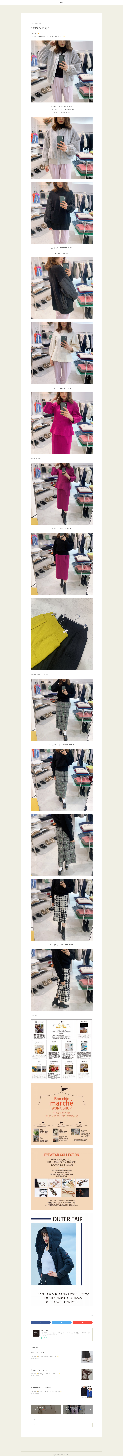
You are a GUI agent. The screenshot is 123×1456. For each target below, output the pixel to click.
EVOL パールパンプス (38, 1353)
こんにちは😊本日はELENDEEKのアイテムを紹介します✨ (46, 1391)
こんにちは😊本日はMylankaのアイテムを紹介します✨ (45, 1374)
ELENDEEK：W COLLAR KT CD (41, 1387)
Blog (61, 2)
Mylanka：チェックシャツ (39, 1370)
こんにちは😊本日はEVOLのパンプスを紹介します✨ (45, 1356)
